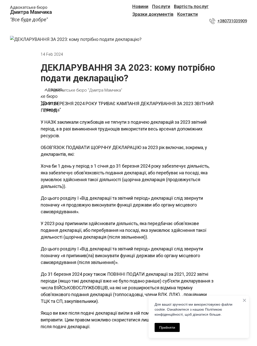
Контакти (187, 14)
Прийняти (167, 327)
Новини (140, 6)
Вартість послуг (191, 6)
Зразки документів (152, 14)
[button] (228, 21)
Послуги (161, 6)
